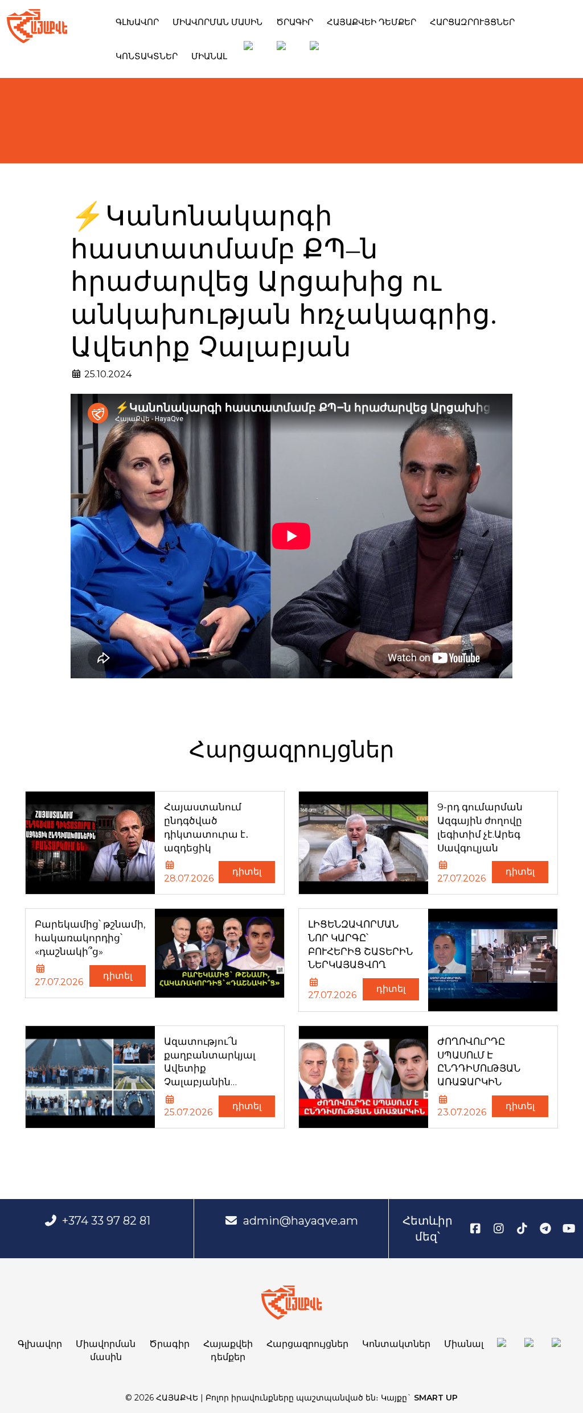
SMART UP (436, 1398)
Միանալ (209, 56)
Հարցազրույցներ (472, 22)
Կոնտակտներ (147, 56)
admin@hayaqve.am (300, 1220)
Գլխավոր (137, 22)
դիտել (246, 871)
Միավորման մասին (217, 22)
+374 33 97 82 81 (106, 1220)
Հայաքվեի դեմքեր (371, 22)
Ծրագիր (294, 22)
